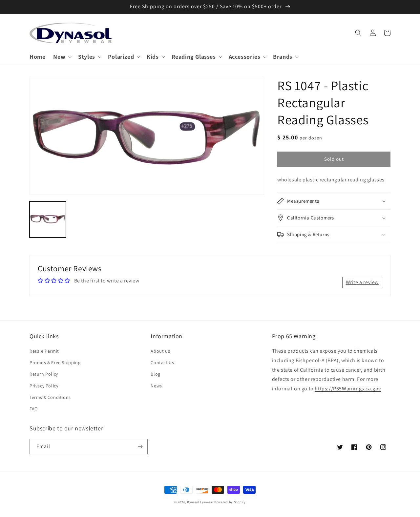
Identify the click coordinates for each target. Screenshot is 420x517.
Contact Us (162, 362)
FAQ (34, 409)
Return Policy (44, 374)
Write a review (362, 282)
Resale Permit (44, 351)
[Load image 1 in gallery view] (48, 219)
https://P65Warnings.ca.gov (348, 388)
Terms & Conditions (50, 397)
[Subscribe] (140, 446)
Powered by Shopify (230, 502)
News (156, 386)
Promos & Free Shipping (55, 362)
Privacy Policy (44, 386)
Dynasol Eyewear (200, 502)
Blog (155, 374)
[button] (61, 56)
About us (160, 351)
